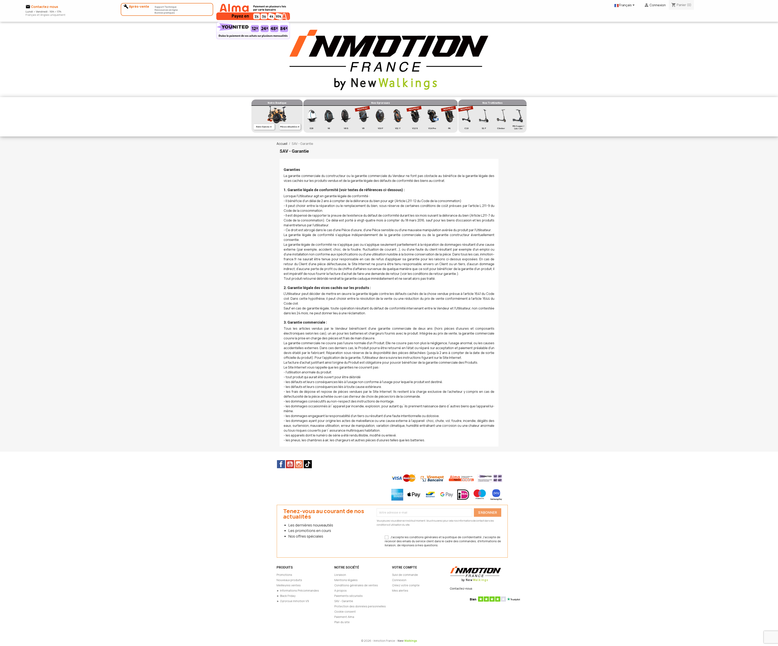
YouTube (290, 464)
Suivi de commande (405, 575)
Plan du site (342, 622)
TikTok (308, 464)
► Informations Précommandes (298, 590)
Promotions (284, 575)
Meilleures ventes (289, 585)
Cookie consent (345, 611)
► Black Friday (286, 596)
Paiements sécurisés (348, 596)
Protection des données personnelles (360, 606)
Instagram (299, 464)
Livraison (340, 575)
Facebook (281, 464)
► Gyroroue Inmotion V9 (293, 601)
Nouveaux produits (289, 580)
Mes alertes (400, 590)
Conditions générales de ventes (356, 585)
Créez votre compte (406, 585)
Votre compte (404, 567)
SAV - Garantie (343, 601)
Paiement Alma (344, 617)
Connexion (399, 580)
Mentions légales (346, 580)
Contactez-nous (461, 588)
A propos (340, 590)
